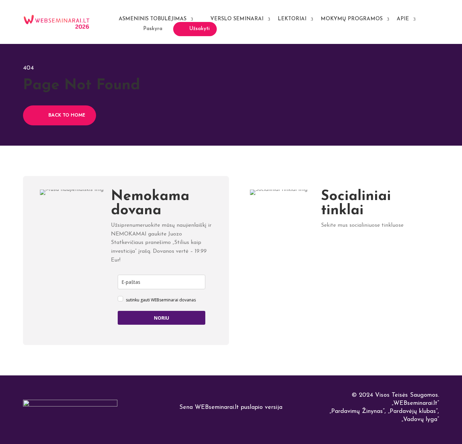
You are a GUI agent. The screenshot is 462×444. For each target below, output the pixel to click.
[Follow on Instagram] (370, 245)
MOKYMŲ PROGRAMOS (352, 19)
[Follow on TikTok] (355, 245)
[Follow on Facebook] (340, 245)
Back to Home (66, 115)
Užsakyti (199, 28)
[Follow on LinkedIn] (325, 245)
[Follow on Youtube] (384, 245)
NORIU (161, 318)
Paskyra (152, 28)
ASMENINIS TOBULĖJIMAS (152, 19)
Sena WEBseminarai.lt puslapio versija (230, 407)
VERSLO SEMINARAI (236, 19)
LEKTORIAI (292, 19)
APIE (403, 19)
